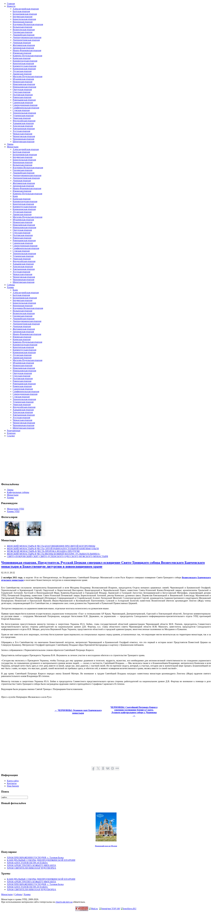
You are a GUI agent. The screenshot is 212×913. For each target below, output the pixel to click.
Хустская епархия (21, 131)
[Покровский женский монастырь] (12, 535)
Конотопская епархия (23, 63)
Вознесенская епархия (24, 29)
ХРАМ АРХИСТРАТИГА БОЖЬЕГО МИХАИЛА (31, 865)
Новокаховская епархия (24, 87)
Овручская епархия (22, 89)
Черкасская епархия (22, 133)
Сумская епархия (21, 110)
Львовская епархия (22, 74)
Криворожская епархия (24, 68)
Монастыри (7, 894)
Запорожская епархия (23, 48)
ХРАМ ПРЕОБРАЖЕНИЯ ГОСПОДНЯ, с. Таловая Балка (35, 857)
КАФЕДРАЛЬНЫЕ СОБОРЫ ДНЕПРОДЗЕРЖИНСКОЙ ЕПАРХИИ (41, 860)
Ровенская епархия (22, 97)
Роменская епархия (22, 386)
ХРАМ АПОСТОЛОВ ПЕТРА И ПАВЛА (27, 863)
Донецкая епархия (22, 42)
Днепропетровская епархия (26, 40)
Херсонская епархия (23, 126)
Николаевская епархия (24, 84)
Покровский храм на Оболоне (106, 846)
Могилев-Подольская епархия (27, 76)
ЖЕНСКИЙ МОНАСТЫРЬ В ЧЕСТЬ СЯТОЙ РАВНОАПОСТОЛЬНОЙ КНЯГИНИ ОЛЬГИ (53, 548)
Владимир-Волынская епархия (28, 24)
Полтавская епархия (23, 94)
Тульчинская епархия (23, 115)
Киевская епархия (21, 58)
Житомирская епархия (24, 45)
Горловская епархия (22, 32)
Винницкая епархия (22, 22)
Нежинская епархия (22, 81)
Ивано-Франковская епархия (27, 50)
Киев (15, 196)
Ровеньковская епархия (24, 100)
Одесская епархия (21, 92)
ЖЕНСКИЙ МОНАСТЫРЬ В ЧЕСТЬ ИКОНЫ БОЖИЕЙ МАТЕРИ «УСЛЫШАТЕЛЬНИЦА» (53, 554)
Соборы (18, 894)
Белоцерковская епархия (25, 14)
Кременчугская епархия (24, 66)
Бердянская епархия (22, 16)
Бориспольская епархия (24, 19)
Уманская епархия (22, 118)
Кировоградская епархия (25, 61)
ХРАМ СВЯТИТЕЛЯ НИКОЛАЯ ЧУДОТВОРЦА (31, 868)
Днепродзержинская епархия (27, 37)
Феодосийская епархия (24, 120)
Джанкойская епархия (23, 35)
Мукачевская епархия (23, 79)
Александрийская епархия (26, 9)
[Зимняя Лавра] (34, 535)
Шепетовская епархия (23, 141)
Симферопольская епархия (26, 107)
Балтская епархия (21, 11)
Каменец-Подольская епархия (27, 55)
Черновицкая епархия (23, 139)
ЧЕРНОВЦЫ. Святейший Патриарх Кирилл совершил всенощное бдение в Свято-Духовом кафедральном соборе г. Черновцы (133, 711)
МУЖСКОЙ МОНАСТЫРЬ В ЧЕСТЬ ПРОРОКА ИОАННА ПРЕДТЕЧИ (43, 551)
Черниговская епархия (24, 136)
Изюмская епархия (22, 53)
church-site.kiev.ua (64, 902)
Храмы (27, 894)
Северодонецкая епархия (25, 105)
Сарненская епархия (23, 102)
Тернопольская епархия (24, 113)
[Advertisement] (87, 459)
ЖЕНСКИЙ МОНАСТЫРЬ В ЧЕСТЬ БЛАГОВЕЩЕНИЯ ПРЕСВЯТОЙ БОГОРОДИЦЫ (51, 546)
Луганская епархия (22, 71)
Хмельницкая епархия (24, 128)
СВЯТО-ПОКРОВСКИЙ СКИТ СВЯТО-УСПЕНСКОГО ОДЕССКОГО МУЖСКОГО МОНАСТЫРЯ (57, 556)
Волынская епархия (22, 27)
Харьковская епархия (23, 123)
